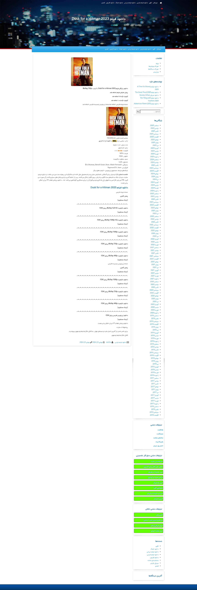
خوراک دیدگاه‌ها (153, 69)
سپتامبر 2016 (154, 412)
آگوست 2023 (154, 205)
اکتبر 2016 (155, 409)
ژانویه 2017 (154, 403)
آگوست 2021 (154, 259)
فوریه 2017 (155, 401)
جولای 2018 (155, 358)
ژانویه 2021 (154, 279)
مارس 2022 (155, 242)
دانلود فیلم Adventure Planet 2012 (146, 103)
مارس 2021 (155, 273)
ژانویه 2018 (154, 375)
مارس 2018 (155, 369)
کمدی (103, 3)
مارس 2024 (155, 185)
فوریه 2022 (155, 244)
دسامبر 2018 (154, 344)
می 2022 (156, 236)
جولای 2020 (155, 296)
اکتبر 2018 (155, 350)
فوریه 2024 (155, 188)
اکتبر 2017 (155, 384)
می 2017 (156, 392)
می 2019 (156, 330)
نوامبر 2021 (155, 250)
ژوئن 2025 (155, 142)
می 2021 (156, 267)
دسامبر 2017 (154, 378)
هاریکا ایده (159, 442)
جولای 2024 (155, 174)
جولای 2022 (155, 230)
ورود (157, 63)
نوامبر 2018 (155, 347)
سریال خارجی (154, 563)
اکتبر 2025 (155, 131)
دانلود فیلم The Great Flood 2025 (147, 92)
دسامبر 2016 (154, 406)
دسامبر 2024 (154, 159)
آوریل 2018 (155, 367)
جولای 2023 (155, 208)
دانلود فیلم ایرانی (130, 3)
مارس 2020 (155, 307)
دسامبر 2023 (154, 193)
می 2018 (156, 364)
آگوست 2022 (154, 227)
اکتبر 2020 (155, 287)
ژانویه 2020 (154, 313)
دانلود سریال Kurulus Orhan (149, 95)
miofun (108, 342)
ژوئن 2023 (155, 210)
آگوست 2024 (154, 171)
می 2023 (156, 213)
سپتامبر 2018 (154, 352)
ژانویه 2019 (154, 341)
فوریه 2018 (155, 372)
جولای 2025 (155, 139)
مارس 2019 (155, 335)
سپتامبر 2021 (154, 256)
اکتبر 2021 (155, 253)
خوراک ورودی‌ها (154, 66)
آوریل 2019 (155, 333)
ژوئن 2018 (155, 361)
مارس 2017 (155, 398)
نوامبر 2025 (155, 128)
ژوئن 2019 (155, 327)
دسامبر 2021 (154, 247)
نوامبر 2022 (155, 219)
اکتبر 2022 (155, 222)
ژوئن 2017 (155, 389)
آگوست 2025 (154, 137)
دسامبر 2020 (154, 281)
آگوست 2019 (154, 324)
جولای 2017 (155, 386)
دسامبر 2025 (154, 125)
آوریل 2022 (155, 239)
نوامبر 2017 (155, 381)
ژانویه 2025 (154, 156)
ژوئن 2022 (155, 233)
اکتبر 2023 (155, 199)
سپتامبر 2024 (154, 168)
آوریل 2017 (155, 395)
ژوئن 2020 (155, 298)
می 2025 (156, 145)
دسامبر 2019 (154, 315)
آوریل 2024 (155, 182)
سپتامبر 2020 (154, 290)
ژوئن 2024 (155, 176)
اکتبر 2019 (155, 318)
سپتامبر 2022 (154, 225)
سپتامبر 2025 (154, 134)
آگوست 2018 (154, 355)
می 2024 (156, 179)
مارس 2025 (155, 151)
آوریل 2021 (155, 270)
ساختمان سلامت (158, 438)
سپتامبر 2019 (154, 321)
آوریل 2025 (155, 148)
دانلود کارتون (110, 3)
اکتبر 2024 (155, 165)
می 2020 (156, 301)
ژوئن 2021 (155, 264)
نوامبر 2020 (155, 284)
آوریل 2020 (155, 304)
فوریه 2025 (155, 154)
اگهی (150, 3)
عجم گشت (160, 434)
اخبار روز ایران (158, 446)
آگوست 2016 (154, 415)
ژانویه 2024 (154, 191)
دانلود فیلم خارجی (142, 3)
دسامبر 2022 (154, 216)
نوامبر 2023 (155, 196)
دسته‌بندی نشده (153, 560)
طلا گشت (160, 430)
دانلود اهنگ (119, 3)
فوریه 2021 (155, 276)
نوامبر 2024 (155, 162)
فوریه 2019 (155, 338)
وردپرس (156, 72)
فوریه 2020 (155, 310)
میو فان (155, 3)
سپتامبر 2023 (154, 202)
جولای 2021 (155, 262)
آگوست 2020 (154, 293)
